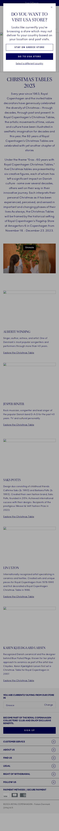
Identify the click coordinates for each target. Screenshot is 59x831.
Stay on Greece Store (29, 47)
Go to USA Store (29, 56)
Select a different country (29, 63)
